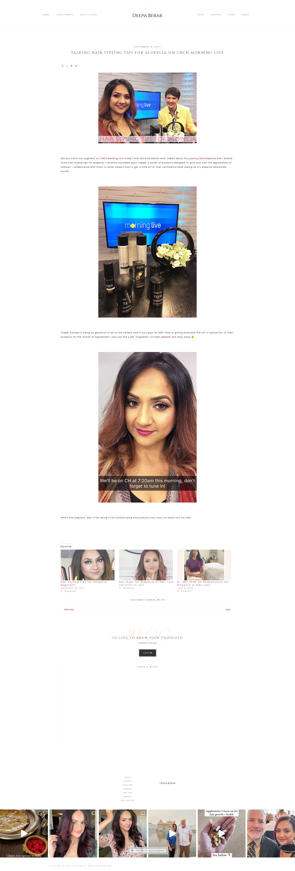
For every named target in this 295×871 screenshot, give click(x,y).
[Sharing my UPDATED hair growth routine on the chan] (123, 833)
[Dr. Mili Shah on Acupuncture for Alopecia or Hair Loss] (205, 565)
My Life (161, 600)
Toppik (142, 162)
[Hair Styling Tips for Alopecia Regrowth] (88, 565)
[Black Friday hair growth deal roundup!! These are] (73, 833)
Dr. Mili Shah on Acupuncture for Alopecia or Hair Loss (203, 583)
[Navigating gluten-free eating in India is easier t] (24, 833)
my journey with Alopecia (200, 158)
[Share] (62, 65)
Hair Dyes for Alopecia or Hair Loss (146, 581)
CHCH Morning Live (112, 158)
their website (162, 336)
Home (146, 653)
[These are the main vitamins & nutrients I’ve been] (222, 833)
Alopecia (150, 600)
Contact (127, 781)
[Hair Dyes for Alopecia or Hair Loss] (146, 565)
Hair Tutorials (127, 800)
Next (228, 609)
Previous (69, 609)
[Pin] (71, 65)
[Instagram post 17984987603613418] (271, 833)
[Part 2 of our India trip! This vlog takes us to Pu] (172, 833)
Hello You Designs (99, 866)
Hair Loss (127, 792)
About (127, 777)
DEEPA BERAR (147, 15)
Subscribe (127, 785)
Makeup (127, 796)
